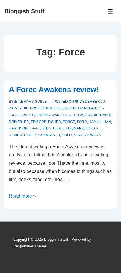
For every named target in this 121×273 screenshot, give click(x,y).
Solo (67, 135)
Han (107, 122)
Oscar (92, 128)
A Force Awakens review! (54, 89)
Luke (67, 128)
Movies (56, 108)
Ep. (26, 122)
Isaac (34, 128)
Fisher (54, 122)
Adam (42, 115)
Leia (57, 128)
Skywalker (49, 135)
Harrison (18, 128)
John (46, 128)
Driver (15, 122)
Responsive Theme (29, 246)
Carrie (91, 115)
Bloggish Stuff (24, 11)
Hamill (95, 122)
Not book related (82, 108)
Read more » (22, 195)
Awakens (58, 115)
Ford (82, 122)
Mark (79, 128)
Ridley (30, 135)
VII (86, 135)
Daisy (105, 115)
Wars (95, 135)
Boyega (75, 115)
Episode (38, 122)
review (15, 135)
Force (69, 122)
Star (78, 135)
